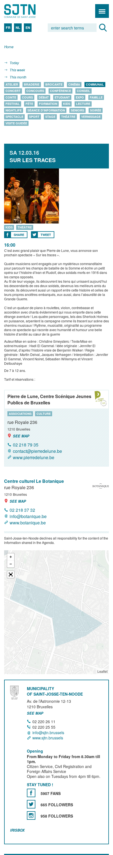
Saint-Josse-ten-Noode (27, 11)
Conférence (60, 91)
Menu (102, 11)
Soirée (95, 110)
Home (8, 47)
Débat (44, 97)
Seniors (77, 110)
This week (17, 69)
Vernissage (91, 117)
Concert (13, 91)
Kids (66, 104)
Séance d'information (46, 110)
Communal (95, 84)
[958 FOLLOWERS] (31, 815)
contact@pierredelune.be (37, 451)
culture (43, 414)
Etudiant (62, 97)
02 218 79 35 (25, 445)
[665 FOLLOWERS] (31, 804)
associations (20, 414)
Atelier (11, 84)
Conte (10, 97)
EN (28, 27)
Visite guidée (16, 123)
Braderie (31, 84)
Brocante (54, 84)
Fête (29, 104)
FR (8, 27)
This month (18, 77)
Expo (80, 97)
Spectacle (14, 117)
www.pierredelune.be (33, 457)
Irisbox (17, 830)
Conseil (83, 91)
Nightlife (13, 110)
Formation (48, 104)
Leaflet (102, 671)
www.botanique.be (28, 522)
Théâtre (68, 117)
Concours (35, 91)
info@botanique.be (28, 516)
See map (21, 436)
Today (14, 62)
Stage (50, 117)
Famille (96, 97)
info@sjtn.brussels (48, 732)
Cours (27, 97)
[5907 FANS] (31, 793)
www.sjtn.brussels (47, 737)
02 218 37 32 (22, 510)
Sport (34, 117)
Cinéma (74, 84)
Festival (12, 104)
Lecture (83, 104)
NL (18, 27)
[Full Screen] (10, 574)
